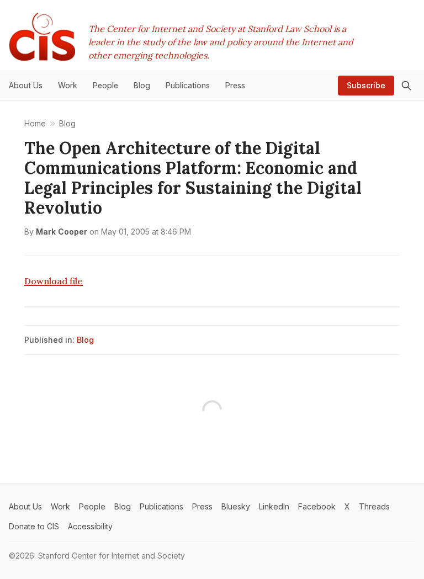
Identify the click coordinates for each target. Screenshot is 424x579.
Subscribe (366, 85)
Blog (85, 339)
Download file (53, 280)
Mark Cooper (61, 231)
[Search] (406, 85)
